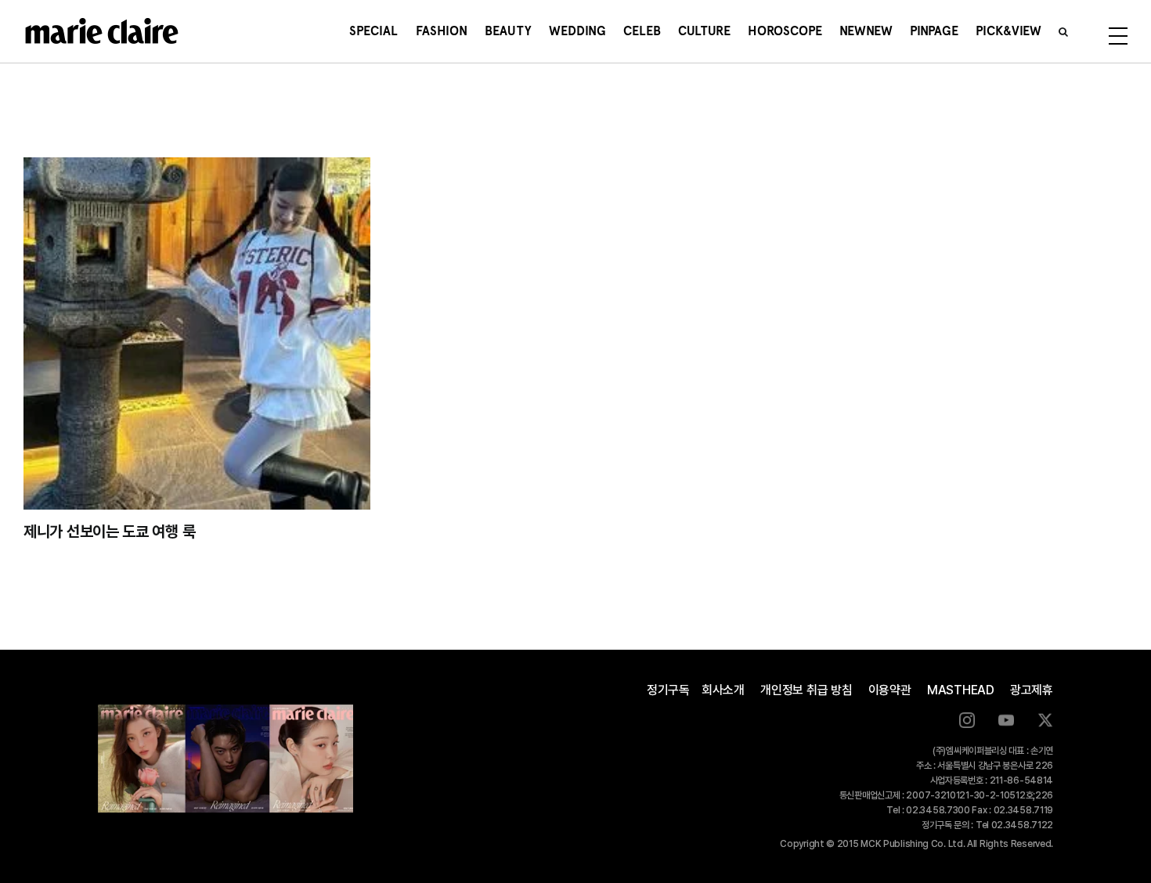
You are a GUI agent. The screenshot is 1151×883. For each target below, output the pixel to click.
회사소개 (723, 690)
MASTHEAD (960, 690)
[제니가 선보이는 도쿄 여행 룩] (196, 333)
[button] (1063, 31)
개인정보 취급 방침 (806, 690)
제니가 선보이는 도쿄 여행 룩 (109, 531)
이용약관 (889, 690)
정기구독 (668, 690)
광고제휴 (1031, 690)
